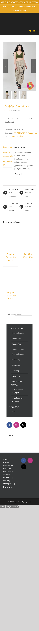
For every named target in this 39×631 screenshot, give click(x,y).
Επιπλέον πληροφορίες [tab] (7, 154)
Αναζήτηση (10, 314)
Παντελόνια (16, 338)
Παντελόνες (32, 133)
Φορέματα (16, 365)
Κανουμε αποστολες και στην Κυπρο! (19, 2)
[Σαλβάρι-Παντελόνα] (10, 229)
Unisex (14, 136)
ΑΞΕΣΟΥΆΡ (15, 407)
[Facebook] (9, 425)
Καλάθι (2, 507)
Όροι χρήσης (26, 502)
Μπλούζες (16, 359)
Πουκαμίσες (16, 344)
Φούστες (15, 371)
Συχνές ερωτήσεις (7, 460)
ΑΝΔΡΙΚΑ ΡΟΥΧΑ (17, 329)
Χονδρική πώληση (6, 476)
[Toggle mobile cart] (30, 31)
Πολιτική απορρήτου (7, 482)
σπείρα (20, 136)
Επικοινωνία (7, 487)
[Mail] (23, 425)
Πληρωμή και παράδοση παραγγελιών (8, 468)
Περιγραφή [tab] (7, 147)
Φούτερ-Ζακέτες (18, 333)
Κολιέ (14, 411)
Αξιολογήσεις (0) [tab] (7, 163)
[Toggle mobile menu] (34, 31)
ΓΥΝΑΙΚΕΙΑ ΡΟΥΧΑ (20, 133)
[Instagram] (16, 425)
